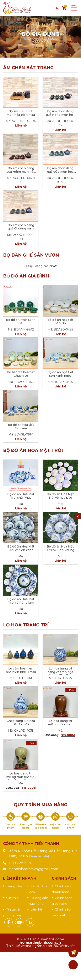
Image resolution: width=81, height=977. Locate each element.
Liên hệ (36, 909)
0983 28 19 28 (21, 863)
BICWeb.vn (62, 946)
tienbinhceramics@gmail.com (33, 869)
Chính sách (64, 878)
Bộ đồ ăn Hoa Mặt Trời (33, 450)
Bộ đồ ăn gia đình (26, 276)
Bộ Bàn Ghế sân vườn (31, 255)
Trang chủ (14, 886)
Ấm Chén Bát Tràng (28, 67)
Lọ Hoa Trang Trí (26, 624)
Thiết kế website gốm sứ (26, 946)
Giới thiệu (13, 898)
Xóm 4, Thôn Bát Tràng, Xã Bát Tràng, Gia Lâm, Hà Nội (43, 853)
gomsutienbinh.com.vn (40, 942)
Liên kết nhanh (19, 878)
